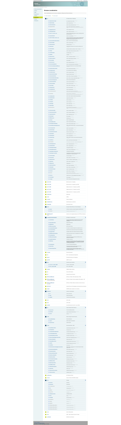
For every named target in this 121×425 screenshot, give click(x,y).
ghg (47, 262)
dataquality (49, 204)
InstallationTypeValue (53, 239)
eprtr (48, 206)
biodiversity (49, 194)
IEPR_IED (49, 286)
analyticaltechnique (52, 31)
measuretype (51, 85)
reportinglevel (52, 133)
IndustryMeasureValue (53, 341)
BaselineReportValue (53, 222)
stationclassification (53, 165)
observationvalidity (52, 110)
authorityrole (51, 46)
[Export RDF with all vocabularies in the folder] (85, 18)
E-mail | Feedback (37, 422)
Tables (35, 12)
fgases (48, 257)
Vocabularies (36, 17)
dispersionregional (52, 58)
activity (51, 209)
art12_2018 (49, 184)
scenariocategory (52, 155)
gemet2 (48, 259)
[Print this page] (80, 0)
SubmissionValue (52, 372)
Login (79, 0)
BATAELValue (52, 224)
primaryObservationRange (53, 123)
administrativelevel (52, 24)
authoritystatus (52, 48)
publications (49, 375)
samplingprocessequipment (54, 151)
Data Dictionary (41, 7)
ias (47, 271)
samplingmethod (52, 145)
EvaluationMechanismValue (54, 335)
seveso (48, 377)
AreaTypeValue (52, 329)
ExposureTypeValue (52, 339)
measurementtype (52, 83)
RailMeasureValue (52, 360)
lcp (47, 307)
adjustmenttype (52, 22)
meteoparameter (52, 87)
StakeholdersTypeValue (53, 366)
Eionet (38, 7)
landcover (49, 291)
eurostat (48, 252)
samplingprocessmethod (53, 153)
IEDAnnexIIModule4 (50, 282)
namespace (51, 101)
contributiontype (52, 52)
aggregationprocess (52, 29)
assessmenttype (52, 42)
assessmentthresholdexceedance (54, 40)
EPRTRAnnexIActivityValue (54, 233)
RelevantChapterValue (53, 248)
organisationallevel (52, 114)
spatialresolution (52, 159)
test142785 (51, 397)
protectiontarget (52, 129)
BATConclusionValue (53, 226)
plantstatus (51, 311)
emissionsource (52, 62)
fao (47, 254)
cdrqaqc (51, 50)
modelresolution (52, 97)
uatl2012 (51, 297)
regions (51, 320)
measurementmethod (53, 81)
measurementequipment (53, 79)
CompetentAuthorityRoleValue (54, 331)
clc (50, 293)
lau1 (48, 300)
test (47, 380)
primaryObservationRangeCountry (55, 125)
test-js (50, 395)
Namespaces (36, 20)
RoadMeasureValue (52, 364)
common (48, 199)
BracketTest (51, 384)
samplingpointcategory (53, 147)
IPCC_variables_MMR (53, 266)
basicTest (51, 382)
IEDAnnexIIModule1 (50, 276)
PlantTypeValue (52, 244)
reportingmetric (52, 135)
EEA (38, 0)
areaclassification (52, 35)
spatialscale (51, 161)
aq (47, 18)
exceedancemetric (52, 70)
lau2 (48, 302)
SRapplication (52, 163)
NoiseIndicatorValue (53, 351)
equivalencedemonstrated (53, 68)
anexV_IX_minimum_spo (53, 33)
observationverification (53, 112)
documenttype (52, 60)
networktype (51, 103)
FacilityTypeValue (52, 235)
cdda (48, 196)
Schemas (35, 15)
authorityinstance (52, 44)
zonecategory (52, 177)
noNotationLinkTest (52, 393)
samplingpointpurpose (53, 149)
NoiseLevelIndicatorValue (53, 353)
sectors (51, 313)
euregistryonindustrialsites (52, 217)
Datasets (35, 10)
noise (48, 325)
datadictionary (49, 201)
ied (47, 274)
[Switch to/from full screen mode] (81, 0)
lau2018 (48, 305)
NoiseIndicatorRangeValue (53, 349)
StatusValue (51, 368)
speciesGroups (52, 322)
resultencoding (52, 137)
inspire (48, 288)
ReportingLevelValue (53, 362)
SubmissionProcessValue (53, 370)
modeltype (51, 99)
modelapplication (52, 89)
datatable (51, 54)
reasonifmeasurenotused (53, 131)
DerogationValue (52, 231)
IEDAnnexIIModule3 (50, 279)
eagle (50, 295)
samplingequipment (53, 143)
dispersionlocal (52, 56)
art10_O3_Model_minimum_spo (54, 37)
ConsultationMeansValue (53, 333)
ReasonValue (51, 246)
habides (48, 269)
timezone (51, 175)
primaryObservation (52, 121)
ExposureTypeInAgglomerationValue (55, 337)
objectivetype (52, 105)
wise (48, 414)
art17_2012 (49, 189)
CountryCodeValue (52, 229)
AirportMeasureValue (53, 327)
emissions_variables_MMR (53, 264)
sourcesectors (52, 157)
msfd (48, 316)
